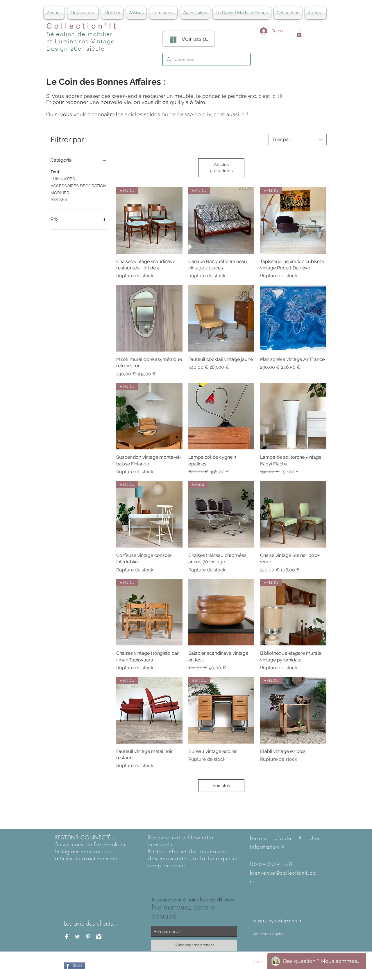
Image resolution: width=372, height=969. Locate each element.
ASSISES (59, 199)
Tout (55, 172)
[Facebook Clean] (66, 936)
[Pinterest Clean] (88, 936)
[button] (299, 34)
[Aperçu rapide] (149, 318)
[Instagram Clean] (98, 936)
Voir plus (221, 785)
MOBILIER (60, 192)
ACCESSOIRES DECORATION (78, 185)
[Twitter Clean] (77, 936)
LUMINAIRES (63, 178)
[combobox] (298, 139)
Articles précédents (221, 167)
